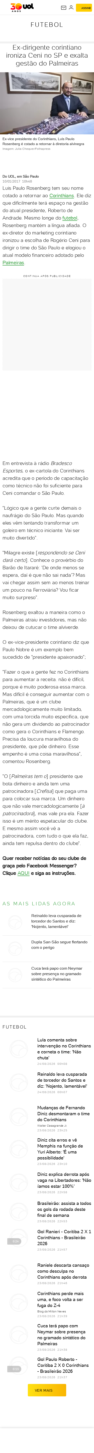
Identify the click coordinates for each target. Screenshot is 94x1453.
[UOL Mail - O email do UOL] (64, 8)
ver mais (44, 1390)
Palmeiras (13, 263)
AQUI (24, 873)
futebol (69, 218)
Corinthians (61, 195)
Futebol (47, 24)
